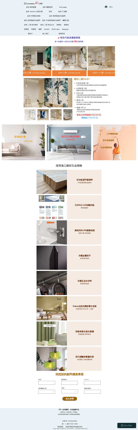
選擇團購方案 (42, 388)
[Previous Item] (26, 61)
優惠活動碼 (87, 388)
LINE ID (86, 379)
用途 (62, 388)
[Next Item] (112, 61)
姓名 (39, 379)
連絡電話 (64, 379)
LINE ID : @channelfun (69, 421)
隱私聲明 (60, 427)
